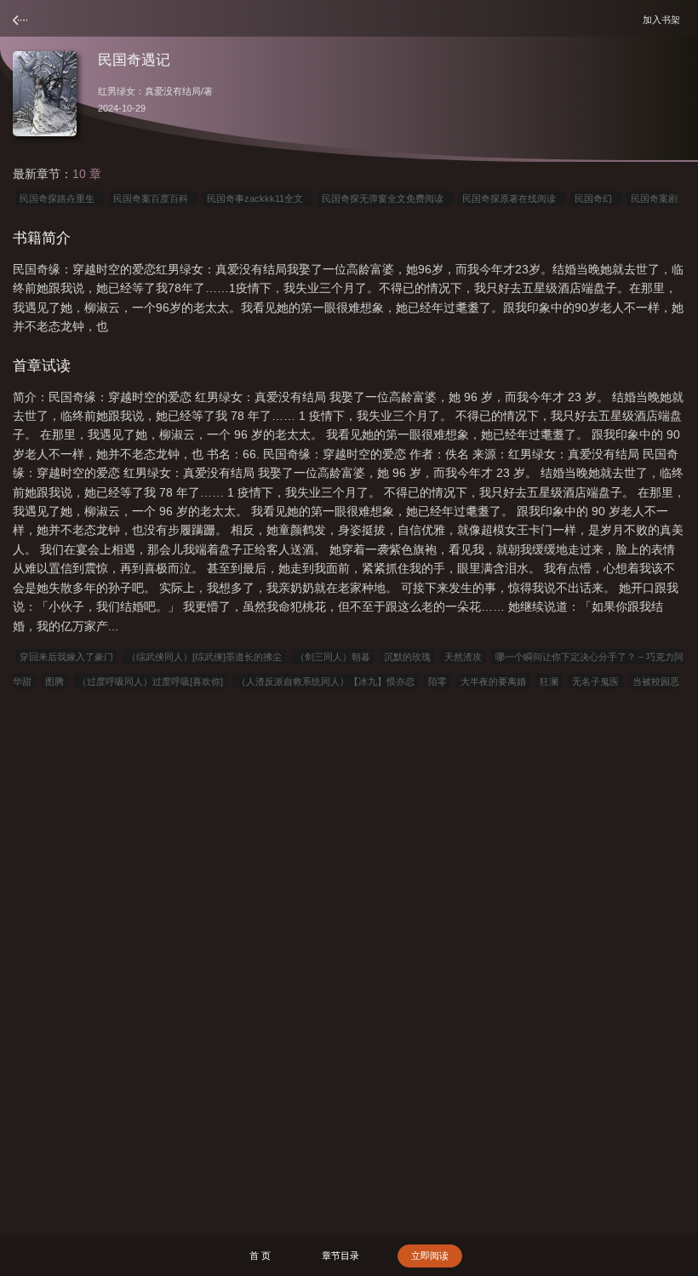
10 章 (86, 174)
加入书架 (664, 19)
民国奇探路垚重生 (60, 198)
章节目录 (340, 1255)
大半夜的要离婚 (493, 681)
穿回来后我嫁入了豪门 (66, 657)
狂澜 (549, 681)
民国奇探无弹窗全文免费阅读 (385, 198)
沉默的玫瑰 (407, 657)
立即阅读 (430, 1255)
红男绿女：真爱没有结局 (149, 91)
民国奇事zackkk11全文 (257, 198)
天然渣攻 (463, 657)
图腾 (54, 681)
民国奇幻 (596, 198)
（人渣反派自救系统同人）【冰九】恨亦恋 (326, 681)
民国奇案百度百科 (153, 198)
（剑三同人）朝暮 (332, 657)
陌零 (437, 681)
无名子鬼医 (595, 681)
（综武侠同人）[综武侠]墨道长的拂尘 (204, 657)
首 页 (260, 1255)
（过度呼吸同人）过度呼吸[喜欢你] (150, 681)
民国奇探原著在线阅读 (511, 198)
